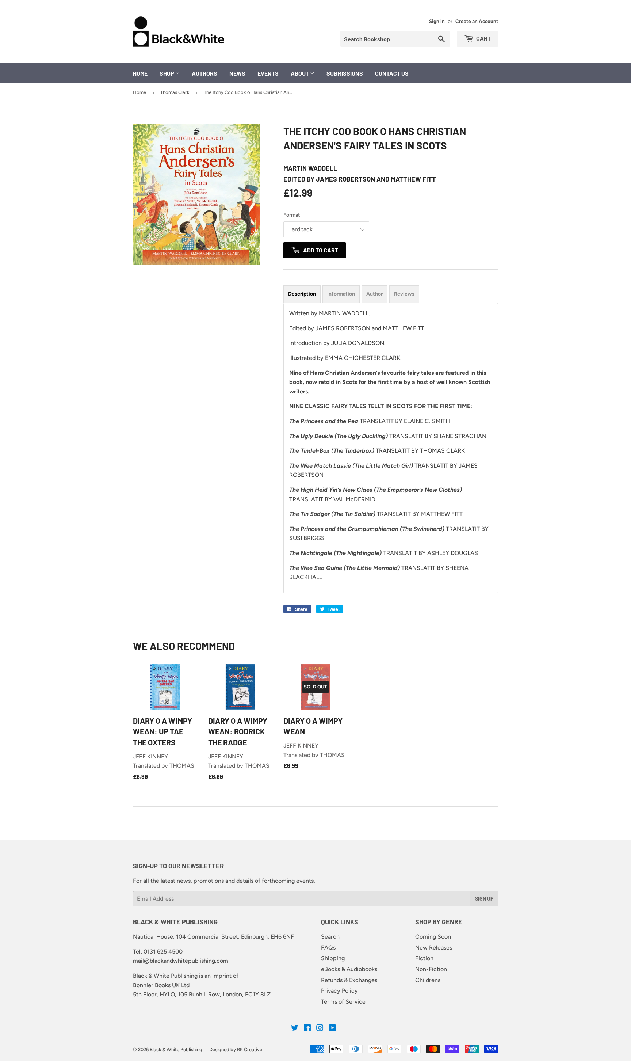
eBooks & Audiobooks (349, 969)
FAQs (328, 947)
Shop (167, 73)
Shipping (333, 958)
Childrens (427, 980)
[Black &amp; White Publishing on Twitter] (294, 1028)
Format (291, 215)
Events (268, 73)
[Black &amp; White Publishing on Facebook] (307, 1028)
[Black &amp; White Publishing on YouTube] (332, 1028)
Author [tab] (374, 294)
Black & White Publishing (176, 1049)
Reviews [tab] (404, 294)
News (237, 73)
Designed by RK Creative (235, 1049)
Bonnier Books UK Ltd (161, 985)
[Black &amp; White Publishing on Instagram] (320, 1028)
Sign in (437, 21)
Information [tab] (341, 294)
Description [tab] (302, 294)
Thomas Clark (175, 92)
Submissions (344, 73)
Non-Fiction (431, 969)
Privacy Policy (339, 990)
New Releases (433, 947)
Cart (483, 38)
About (300, 73)
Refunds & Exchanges (349, 980)
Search (330, 936)
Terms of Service (343, 1001)
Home (140, 73)
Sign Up (484, 898)
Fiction (424, 958)
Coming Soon (433, 936)
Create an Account (476, 21)
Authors (204, 73)
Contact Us (392, 73)
